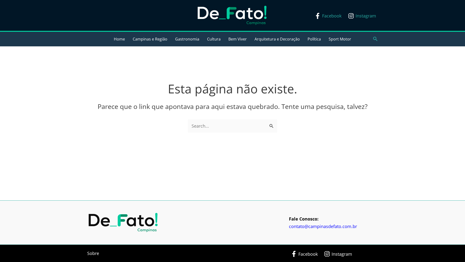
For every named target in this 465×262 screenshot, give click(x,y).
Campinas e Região (150, 39)
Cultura (214, 39)
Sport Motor (340, 39)
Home (119, 39)
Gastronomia (187, 39)
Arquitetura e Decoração (277, 39)
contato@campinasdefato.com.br (323, 226)
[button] (375, 39)
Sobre (93, 253)
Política (314, 39)
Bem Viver (237, 39)
